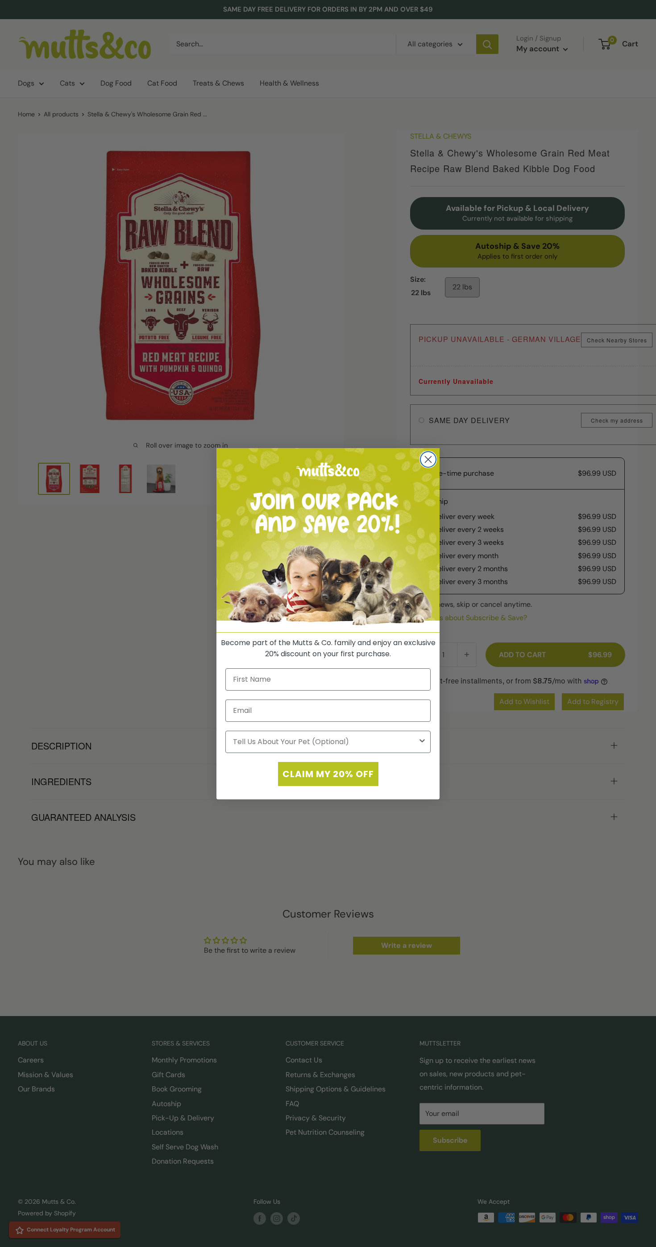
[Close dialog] (428, 459)
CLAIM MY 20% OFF (328, 773)
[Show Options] (422, 741)
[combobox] (325, 741)
